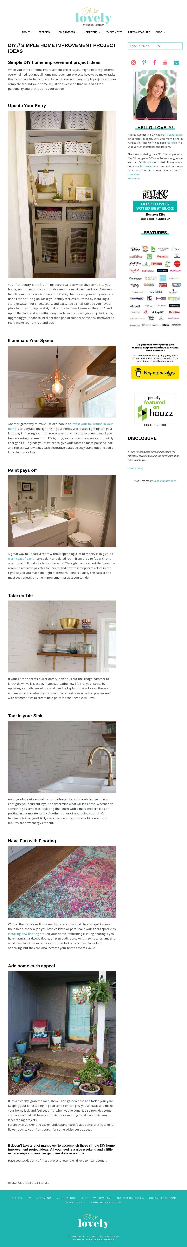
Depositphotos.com (164, 480)
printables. (134, 174)
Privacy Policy (136, 468)
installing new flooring (23, 934)
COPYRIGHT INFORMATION (105, 1202)
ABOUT (26, 32)
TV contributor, (174, 134)
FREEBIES (44, 32)
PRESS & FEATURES (139, 32)
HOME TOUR (90, 32)
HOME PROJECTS (26, 1182)
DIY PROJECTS (67, 32)
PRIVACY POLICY (75, 1202)
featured (172, 142)
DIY (13, 1182)
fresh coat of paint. (21, 559)
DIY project (147, 166)
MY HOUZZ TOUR (67, 1198)
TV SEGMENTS (114, 32)
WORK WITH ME (102, 1198)
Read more (134, 178)
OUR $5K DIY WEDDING (162, 1198)
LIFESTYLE (43, 1182)
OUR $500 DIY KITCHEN (130, 1198)
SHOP (159, 32)
